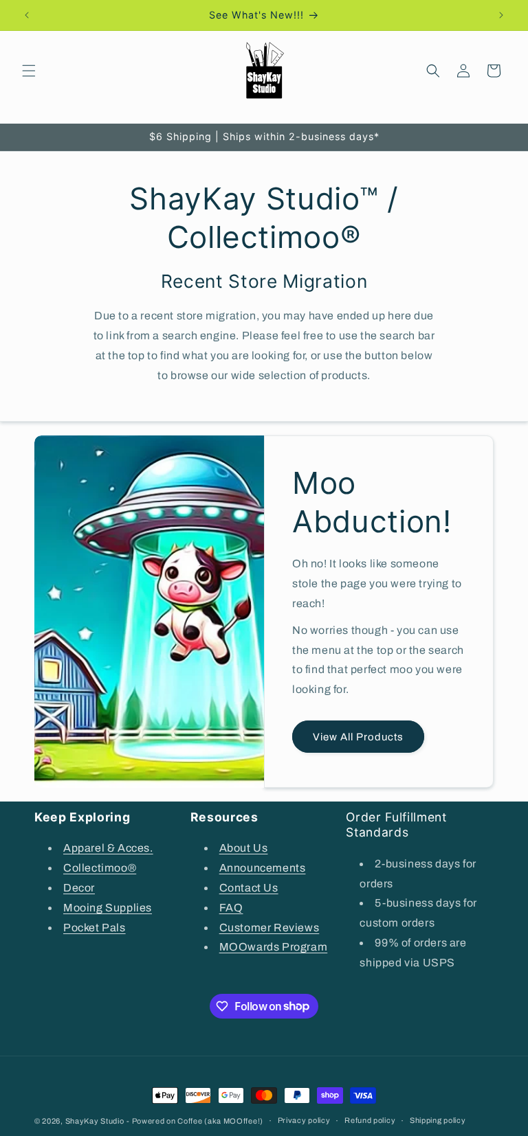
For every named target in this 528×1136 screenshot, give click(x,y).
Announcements (262, 868)
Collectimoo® (99, 868)
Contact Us (248, 888)
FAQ (231, 907)
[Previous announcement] (27, 15)
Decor (79, 888)
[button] (29, 71)
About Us (243, 848)
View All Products (358, 736)
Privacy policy (304, 1120)
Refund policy (369, 1120)
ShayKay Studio (94, 1121)
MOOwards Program (273, 947)
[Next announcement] (501, 15)
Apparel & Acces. (108, 848)
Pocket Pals (94, 927)
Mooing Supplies (107, 907)
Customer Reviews (269, 927)
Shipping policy (438, 1120)
